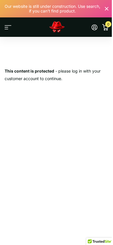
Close (106, 8)
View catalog (8, 27)
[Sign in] (94, 27)
